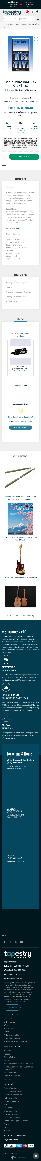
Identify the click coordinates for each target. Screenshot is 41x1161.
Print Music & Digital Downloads (16, 1121)
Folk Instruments (10, 1098)
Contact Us (12, 1007)
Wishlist (7, 1025)
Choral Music (15, 24)
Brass (6, 1104)
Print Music (5, 24)
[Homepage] (11, 12)
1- (17, 966)
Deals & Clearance (10, 1088)
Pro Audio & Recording (12, 1101)
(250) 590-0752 (13, 978)
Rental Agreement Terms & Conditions (18, 1064)
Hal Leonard (26, 98)
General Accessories (12, 1117)
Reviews (7, 1130)
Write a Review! (20, 427)
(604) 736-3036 (14, 974)
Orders (6, 1032)
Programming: (11, 292)
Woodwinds (8, 1108)
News (6, 1127)
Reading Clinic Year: (14, 297)
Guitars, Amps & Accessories (15, 1091)
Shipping (7, 1050)
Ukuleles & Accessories (13, 1095)
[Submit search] (4, 18)
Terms (6, 1060)
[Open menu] (37, 18)
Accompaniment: (13, 283)
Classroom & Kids (10, 1111)
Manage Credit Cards (12, 1038)
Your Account (9, 1028)
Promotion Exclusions (12, 1076)
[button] (36, 39)
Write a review (30, 90)
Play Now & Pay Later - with (29, 4)
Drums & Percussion (11, 1114)
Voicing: (9, 301)
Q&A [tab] (25, 385)
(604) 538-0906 (15, 970)
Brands (6, 1124)
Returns (7, 1054)
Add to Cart (24, 157)
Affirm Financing (10, 1072)
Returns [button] (34, 128)
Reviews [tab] (17, 385)
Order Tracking (9, 1022)
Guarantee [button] (7, 128)
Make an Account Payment (14, 1035)
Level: (8, 287)
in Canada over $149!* (12, 4)
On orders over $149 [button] (21, 131)
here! (18, 228)
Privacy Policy (9, 1057)
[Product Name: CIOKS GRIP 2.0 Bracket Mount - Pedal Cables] (20, 357)
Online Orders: (10, 966)
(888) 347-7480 (23, 966)
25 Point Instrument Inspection (16, 1041)
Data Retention (9, 1079)
